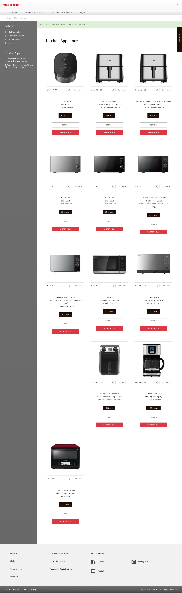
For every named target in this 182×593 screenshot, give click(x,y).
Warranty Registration (61, 569)
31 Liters (65, 504)
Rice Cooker (14, 39)
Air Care (13, 12)
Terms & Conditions (12, 589)
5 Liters (153, 115)
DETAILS (65, 125)
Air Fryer (13, 43)
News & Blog (16, 569)
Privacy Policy (30, 589)
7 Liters (109, 115)
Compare (78, 90)
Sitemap (14, 576)
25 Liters (65, 212)
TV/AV (82, 12)
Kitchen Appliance (62, 12)
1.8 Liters (65, 115)
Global (13, 561)
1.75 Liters (153, 408)
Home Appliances (34, 12)
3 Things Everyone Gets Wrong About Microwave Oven (19, 66)
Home (9, 18)
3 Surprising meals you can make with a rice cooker (17, 59)
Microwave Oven (16, 36)
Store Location (57, 561)
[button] (179, 23)
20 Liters (153, 215)
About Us (14, 553)
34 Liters (109, 311)
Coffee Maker (15, 32)
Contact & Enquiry (59, 553)
